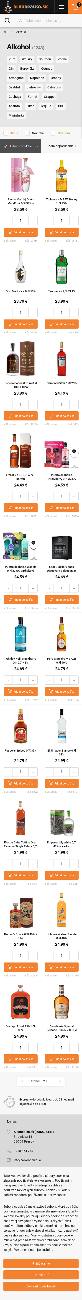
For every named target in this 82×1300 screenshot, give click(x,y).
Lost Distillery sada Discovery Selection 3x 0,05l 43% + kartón (62, 570)
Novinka (38, 133)
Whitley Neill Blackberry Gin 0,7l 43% (20, 660)
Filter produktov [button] (21, 146)
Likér (30, 106)
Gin (11, 68)
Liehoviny (34, 87)
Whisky (27, 59)
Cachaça (15, 96)
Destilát (14, 87)
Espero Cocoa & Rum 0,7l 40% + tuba (21, 385)
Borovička (27, 68)
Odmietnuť (41, 1275)
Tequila (45, 106)
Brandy (56, 78)
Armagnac (16, 78)
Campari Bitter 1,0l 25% (62, 383)
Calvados (54, 87)
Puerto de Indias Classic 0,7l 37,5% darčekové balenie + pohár (20, 570)
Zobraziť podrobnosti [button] (41, 1286)
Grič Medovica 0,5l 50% (21, 291)
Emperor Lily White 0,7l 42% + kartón (61, 844)
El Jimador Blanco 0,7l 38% (61, 752)
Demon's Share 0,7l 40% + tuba (20, 936)
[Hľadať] (7, 20)
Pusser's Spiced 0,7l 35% (21, 750)
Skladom (63, 133)
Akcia (14, 133)
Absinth (14, 106)
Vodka (62, 59)
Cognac (46, 68)
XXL (61, 106)
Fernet (32, 96)
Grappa (49, 96)
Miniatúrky (16, 115)
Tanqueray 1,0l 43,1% (61, 291)
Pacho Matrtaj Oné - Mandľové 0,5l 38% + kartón (21, 203)
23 (45, 1081)
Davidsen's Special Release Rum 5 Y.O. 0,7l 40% (61, 1030)
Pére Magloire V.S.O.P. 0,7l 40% (61, 660)
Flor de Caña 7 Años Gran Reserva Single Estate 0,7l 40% (20, 846)
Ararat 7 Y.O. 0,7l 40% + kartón (20, 477)
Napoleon (37, 78)
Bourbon (45, 59)
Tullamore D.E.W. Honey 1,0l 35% (61, 201)
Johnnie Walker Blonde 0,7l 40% (62, 936)
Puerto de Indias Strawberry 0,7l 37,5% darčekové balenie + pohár (62, 480)
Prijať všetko (41, 1263)
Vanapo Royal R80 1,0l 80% (20, 1028)
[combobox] (61, 146)
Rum (12, 59)
